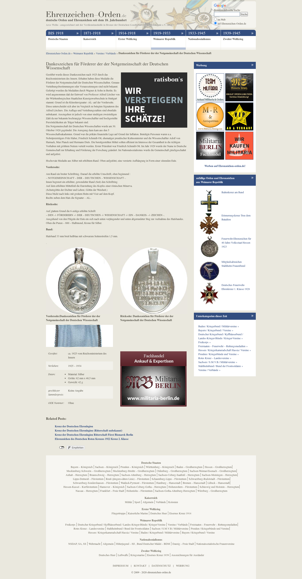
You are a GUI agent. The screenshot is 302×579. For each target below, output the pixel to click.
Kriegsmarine (137, 555)
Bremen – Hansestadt (194, 482)
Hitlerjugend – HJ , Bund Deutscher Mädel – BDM (143, 543)
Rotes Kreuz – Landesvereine (89, 528)
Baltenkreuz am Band (233, 192)
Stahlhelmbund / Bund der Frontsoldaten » (220, 366)
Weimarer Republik (164, 39)
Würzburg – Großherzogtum (212, 490)
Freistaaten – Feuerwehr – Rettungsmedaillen (213, 524)
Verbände (161, 502)
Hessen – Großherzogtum (218, 467)
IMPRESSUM (120, 565)
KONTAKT (140, 565)
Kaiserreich (89, 39)
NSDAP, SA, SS (77, 543)
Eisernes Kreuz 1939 (158, 555)
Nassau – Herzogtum (87, 490)
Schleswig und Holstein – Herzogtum (219, 486)
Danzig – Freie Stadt (183, 543)
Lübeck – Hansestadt (218, 482)
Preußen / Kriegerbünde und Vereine (210, 528)
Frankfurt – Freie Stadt (112, 490)
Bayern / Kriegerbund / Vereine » (215, 330)
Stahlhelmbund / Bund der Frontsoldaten (128, 528)
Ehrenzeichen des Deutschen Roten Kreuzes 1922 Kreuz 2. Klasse (91, 439)
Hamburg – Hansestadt (168, 482)
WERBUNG (182, 565)
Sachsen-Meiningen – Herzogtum (219, 475)
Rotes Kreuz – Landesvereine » (214, 358)
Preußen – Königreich (131, 467)
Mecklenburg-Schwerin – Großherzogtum (89, 471)
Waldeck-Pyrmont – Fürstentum (137, 482)
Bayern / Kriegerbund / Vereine (198, 532)
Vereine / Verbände (178, 524)
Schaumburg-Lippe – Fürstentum (169, 479)
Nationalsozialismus (199, 39)
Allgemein (148, 502)
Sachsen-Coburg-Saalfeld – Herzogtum (178, 475)
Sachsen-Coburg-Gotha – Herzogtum (146, 486)
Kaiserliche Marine (138, 513)
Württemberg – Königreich (160, 467)
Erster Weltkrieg (127, 39)
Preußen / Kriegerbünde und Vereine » (218, 354)
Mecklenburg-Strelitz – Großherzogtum (133, 471)
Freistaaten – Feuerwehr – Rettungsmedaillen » (223, 346)
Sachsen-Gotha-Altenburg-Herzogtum (175, 490)
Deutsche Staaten (58, 39)
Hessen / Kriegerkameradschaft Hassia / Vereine (113, 532)
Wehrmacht (94, 543)
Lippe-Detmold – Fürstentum (88, 479)
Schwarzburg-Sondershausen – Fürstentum (95, 482)
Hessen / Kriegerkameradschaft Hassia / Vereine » (224, 350)
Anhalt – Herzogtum (76, 475)
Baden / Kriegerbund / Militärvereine (160, 532)
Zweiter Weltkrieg (233, 39)
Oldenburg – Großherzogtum (172, 471)
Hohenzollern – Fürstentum (182, 486)
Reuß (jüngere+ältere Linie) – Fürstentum (127, 479)
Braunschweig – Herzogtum (104, 475)
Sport (137, 502)
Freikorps (70, 524)
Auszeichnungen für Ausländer (187, 555)
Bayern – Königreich (82, 467)
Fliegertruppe (119, 513)
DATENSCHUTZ (161, 565)
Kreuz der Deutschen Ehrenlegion (74, 426)
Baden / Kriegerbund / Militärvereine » (218, 326)
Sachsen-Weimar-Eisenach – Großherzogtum (213, 471)
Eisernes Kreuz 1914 (180, 513)
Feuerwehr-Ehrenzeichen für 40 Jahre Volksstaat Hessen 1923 (236, 242)
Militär (128, 502)
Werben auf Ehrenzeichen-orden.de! (225, 166)
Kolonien (173, 502)
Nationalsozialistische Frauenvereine (215, 543)
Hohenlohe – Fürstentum (139, 490)
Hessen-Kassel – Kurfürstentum (80, 486)
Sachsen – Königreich (106, 467)
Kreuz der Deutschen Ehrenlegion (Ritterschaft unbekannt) (88, 430)
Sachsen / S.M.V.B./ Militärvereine (170, 528)
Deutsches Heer (158, 513)
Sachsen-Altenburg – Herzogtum (138, 475)
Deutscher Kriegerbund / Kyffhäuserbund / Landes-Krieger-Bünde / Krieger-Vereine (121, 524)
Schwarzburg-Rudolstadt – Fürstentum (209, 479)
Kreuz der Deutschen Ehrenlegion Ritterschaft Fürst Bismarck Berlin (94, 435)
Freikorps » (204, 342)
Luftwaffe (123, 555)
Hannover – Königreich (112, 486)
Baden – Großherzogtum (189, 467)
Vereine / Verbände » (209, 370)
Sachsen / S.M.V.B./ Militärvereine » (217, 362)
